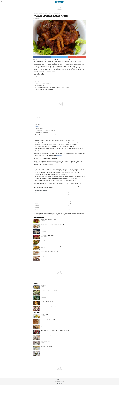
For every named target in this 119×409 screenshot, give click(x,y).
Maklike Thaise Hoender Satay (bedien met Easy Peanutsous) (53, 246)
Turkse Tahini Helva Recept (46, 341)
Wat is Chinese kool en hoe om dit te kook (49, 290)
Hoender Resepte (48, 13)
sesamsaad (59, 155)
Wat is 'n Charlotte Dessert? (46, 346)
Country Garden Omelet (45, 314)
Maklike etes (43, 285)
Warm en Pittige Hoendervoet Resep (48, 219)
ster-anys (37, 126)
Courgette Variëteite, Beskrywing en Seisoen (50, 296)
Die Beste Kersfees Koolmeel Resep (48, 335)
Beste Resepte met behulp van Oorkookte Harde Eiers (52, 351)
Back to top (59, 379)
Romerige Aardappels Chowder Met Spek (49, 251)
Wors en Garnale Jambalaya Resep (48, 240)
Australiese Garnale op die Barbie (48, 229)
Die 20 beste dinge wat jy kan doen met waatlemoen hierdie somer (55, 330)
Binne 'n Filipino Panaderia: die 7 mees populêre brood (52, 224)
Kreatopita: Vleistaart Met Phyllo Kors (49, 301)
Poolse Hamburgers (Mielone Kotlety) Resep (50, 319)
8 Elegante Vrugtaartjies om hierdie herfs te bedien (51, 325)
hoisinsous (37, 122)
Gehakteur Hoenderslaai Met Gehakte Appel (50, 306)
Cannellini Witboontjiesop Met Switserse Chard (50, 256)
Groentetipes (35, 13)
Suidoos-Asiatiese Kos (56, 13)
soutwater (56, 142)
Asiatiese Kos (41, 13)
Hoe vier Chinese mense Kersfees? (48, 235)
